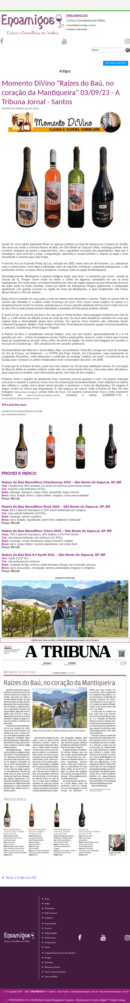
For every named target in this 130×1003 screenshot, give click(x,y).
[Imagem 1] (65, 241)
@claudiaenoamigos (26, 391)
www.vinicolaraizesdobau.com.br (43, 395)
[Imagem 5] (65, 857)
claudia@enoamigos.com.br (82, 25)
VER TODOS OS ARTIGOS (116, 63)
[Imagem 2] (65, 468)
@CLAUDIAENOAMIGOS (14, 414)
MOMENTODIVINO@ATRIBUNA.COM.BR (22, 411)
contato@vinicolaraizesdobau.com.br (20, 398)
